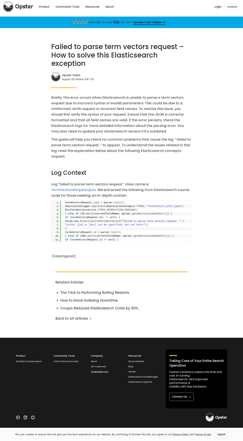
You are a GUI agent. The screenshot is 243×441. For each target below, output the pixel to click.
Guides (132, 371)
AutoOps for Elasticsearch (29, 361)
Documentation (136, 361)
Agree (221, 434)
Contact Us (179, 397)
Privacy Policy (181, 434)
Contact (232, 6)
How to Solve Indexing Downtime (89, 300)
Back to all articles (71, 318)
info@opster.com (99, 371)
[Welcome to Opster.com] (216, 417)
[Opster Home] (18, 7)
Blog (130, 366)
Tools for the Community (65, 361)
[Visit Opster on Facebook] (18, 417)
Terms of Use (203, 434)
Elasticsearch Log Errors (140, 381)
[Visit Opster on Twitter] (33, 417)
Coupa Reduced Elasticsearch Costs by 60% (99, 308)
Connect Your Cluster (147, 22)
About (94, 361)
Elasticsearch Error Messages (143, 376)
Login (217, 7)
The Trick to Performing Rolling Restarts (94, 292)
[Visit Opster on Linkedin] (25, 417)
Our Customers (98, 366)
